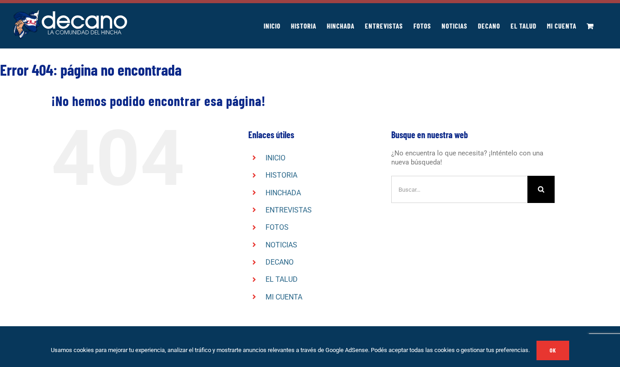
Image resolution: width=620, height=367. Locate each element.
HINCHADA (283, 192)
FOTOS (277, 227)
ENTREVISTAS (289, 210)
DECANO (280, 262)
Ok (553, 350)
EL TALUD (282, 279)
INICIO (275, 158)
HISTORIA (281, 175)
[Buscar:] (459, 189)
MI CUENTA (284, 297)
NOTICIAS (281, 245)
